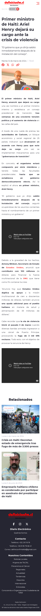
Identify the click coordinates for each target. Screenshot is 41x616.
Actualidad (20, 573)
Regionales (20, 569)
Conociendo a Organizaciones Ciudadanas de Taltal (20, 591)
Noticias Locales (20, 559)
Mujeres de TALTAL (20, 563)
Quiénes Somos (20, 533)
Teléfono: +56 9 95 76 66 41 (21, 546)
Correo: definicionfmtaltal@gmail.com (20, 549)
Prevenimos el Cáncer (20, 566)
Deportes (20, 580)
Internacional (8, 408)
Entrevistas (20, 587)
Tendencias (20, 576)
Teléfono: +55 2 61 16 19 (20, 542)
